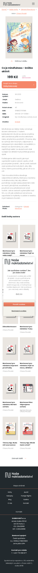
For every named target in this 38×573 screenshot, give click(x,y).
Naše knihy (13, 9)
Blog (9, 499)
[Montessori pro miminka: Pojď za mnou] (27, 243)
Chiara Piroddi (21, 13)
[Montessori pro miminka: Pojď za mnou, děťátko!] (27, 355)
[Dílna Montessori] (10, 316)
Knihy (10, 492)
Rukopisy (10, 496)
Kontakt (26, 503)
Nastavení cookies (19, 311)
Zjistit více (19, 294)
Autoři (26, 492)
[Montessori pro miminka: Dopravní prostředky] (10, 355)
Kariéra (26, 499)
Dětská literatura (28, 9)
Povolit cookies (19, 304)
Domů (4, 9)
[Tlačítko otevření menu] (33, 4)
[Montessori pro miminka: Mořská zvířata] (10, 394)
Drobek (17, 122)
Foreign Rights (26, 496)
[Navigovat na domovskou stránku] (11, 3)
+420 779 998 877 (20, 553)
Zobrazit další (17, 458)
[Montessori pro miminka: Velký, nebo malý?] (10, 243)
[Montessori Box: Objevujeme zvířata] (27, 395)
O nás (10, 503)
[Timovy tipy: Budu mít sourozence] (10, 434)
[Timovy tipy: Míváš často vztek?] (27, 434)
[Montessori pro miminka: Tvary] (27, 317)
